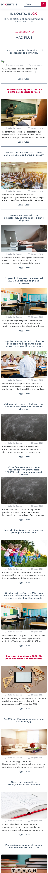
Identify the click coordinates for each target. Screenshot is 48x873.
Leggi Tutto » (24, 79)
